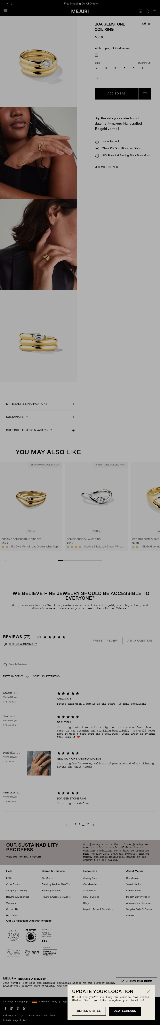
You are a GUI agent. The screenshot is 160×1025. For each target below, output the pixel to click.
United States (89, 1011)
